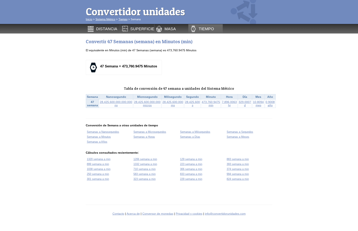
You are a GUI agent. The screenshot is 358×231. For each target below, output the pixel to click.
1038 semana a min (98, 169)
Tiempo (123, 19)
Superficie (142, 28)
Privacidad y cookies (189, 213)
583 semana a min (144, 174)
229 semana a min (191, 179)
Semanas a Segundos (240, 131)
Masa (170, 28)
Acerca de (133, 213)
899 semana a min (98, 164)
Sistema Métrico (105, 19)
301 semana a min (98, 179)
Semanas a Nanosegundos (103, 131)
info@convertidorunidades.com (225, 213)
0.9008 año (270, 103)
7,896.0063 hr (229, 103)
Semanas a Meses (238, 136)
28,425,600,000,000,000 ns (116, 103)
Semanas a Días (190, 136)
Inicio (89, 19)
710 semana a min (144, 169)
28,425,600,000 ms (172, 103)
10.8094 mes (258, 103)
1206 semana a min (145, 159)
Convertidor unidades (135, 11)
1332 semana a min (145, 164)
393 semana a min (238, 164)
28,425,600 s (192, 103)
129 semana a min (191, 159)
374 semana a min (238, 169)
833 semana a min (191, 174)
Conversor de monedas (157, 213)
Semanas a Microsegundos (149, 131)
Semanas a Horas (144, 136)
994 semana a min (238, 174)
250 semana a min (98, 174)
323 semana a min (144, 179)
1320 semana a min (98, 159)
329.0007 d (245, 103)
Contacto (118, 213)
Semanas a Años (97, 141)
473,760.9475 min (211, 103)
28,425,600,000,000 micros (147, 103)
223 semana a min (191, 164)
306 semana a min (191, 169)
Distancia (106, 28)
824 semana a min (238, 179)
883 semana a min (238, 159)
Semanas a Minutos (99, 136)
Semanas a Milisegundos (195, 131)
